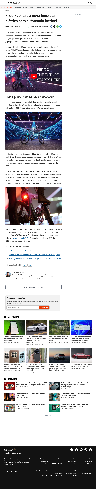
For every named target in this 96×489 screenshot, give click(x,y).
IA (61, 461)
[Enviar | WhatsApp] (57, 26)
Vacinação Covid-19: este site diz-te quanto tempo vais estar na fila (35, 259)
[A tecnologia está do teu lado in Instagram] (76, 449)
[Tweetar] (54, 26)
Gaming (89, 463)
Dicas (90, 459)
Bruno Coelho (9, 26)
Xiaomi (60, 459)
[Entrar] (90, 2)
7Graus (14, 471)
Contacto (74, 475)
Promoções (88, 461)
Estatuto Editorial (57, 471)
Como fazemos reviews (55, 475)
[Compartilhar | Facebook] (51, 26)
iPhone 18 (50, 7)
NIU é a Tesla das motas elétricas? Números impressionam (32, 251)
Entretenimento (72, 461)
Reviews (74, 463)
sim (24, 265)
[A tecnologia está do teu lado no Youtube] (81, 449)
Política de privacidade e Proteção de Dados (40, 472)
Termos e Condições (71, 471)
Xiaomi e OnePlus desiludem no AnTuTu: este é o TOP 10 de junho (34, 255)
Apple (46, 463)
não (29, 265)
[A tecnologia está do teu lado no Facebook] (71, 449)
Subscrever (44, 307)
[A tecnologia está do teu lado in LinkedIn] (90, 449)
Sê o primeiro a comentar (35, 287)
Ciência (75, 459)
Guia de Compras (57, 463)
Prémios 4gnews (87, 473)
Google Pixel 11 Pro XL (20, 7)
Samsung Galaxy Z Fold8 (37, 7)
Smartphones (44, 459)
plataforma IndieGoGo (20, 238)
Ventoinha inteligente (62, 7)
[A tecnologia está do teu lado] (14, 2)
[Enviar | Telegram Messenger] (60, 26)
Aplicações (44, 461)
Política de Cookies (71, 473)
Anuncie (89, 471)
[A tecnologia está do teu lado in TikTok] (85, 449)
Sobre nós (45, 475)
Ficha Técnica (58, 473)
